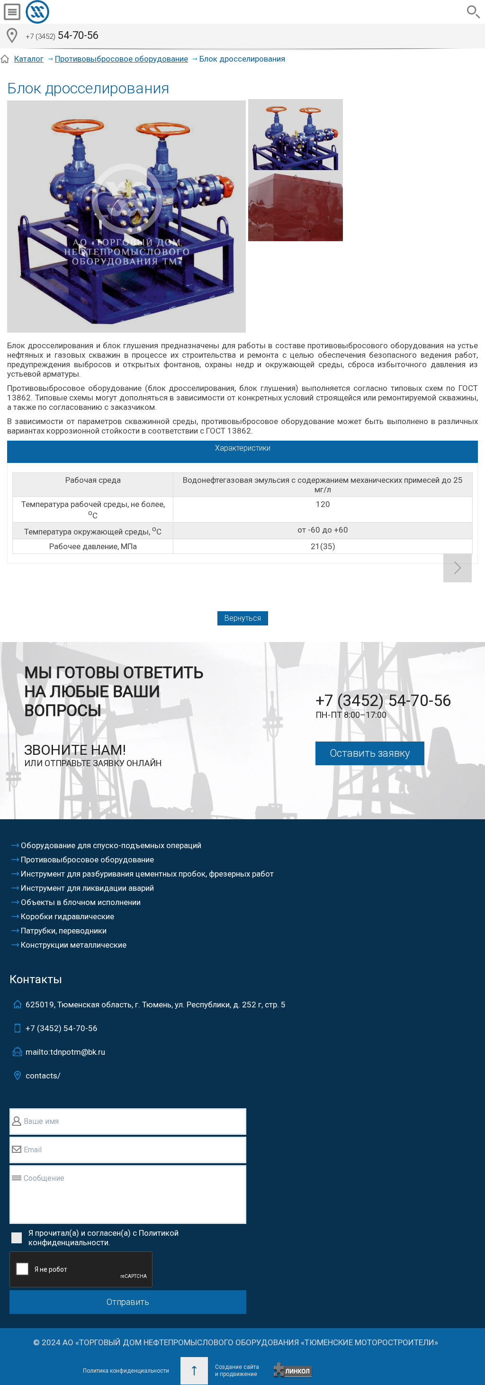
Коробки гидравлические (67, 916)
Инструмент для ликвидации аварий (87, 888)
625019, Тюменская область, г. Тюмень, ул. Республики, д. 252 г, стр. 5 (156, 1004)
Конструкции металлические (73, 945)
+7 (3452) (62, 1028)
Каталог (29, 58)
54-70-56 (62, 35)
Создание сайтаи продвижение (237, 1370)
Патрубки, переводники (64, 930)
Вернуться (243, 618)
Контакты (35, 979)
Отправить (128, 1302)
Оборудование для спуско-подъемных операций (111, 845)
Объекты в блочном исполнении (81, 902)
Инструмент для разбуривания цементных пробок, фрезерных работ (147, 873)
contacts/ (43, 1075)
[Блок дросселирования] (126, 217)
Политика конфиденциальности (126, 1370)
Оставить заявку (370, 753)
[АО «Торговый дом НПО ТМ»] (61, 12)
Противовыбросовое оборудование (121, 58)
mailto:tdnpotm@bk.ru (65, 1052)
